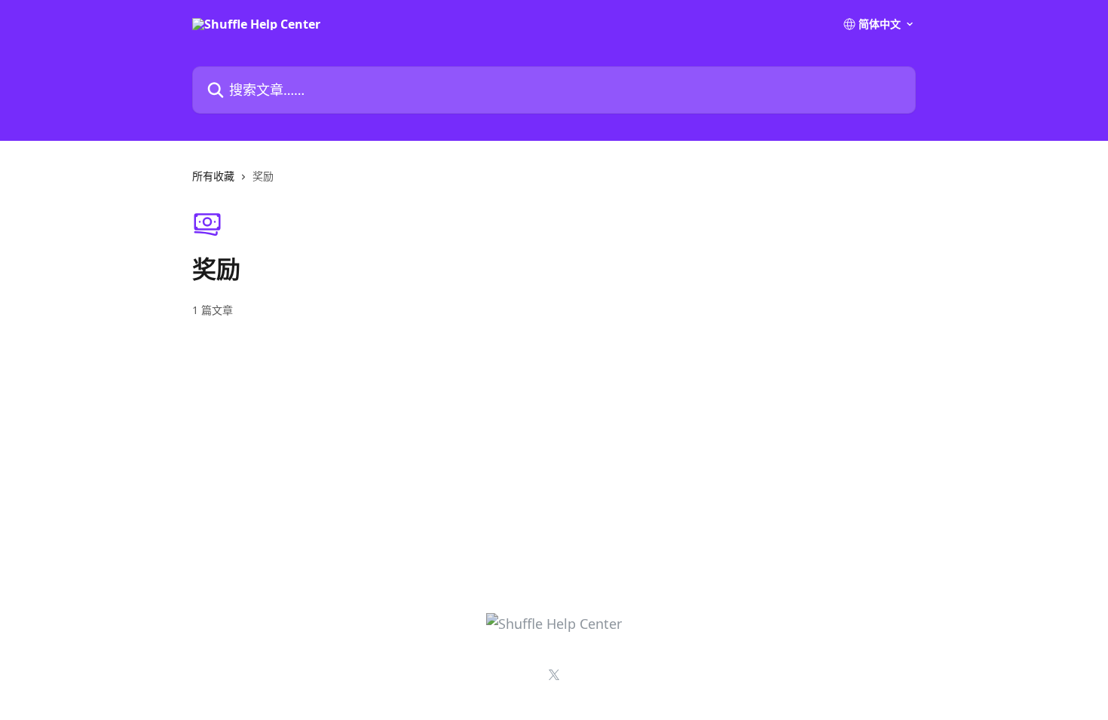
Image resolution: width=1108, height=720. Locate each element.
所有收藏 (213, 176)
